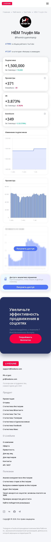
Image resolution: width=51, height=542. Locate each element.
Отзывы (6, 402)
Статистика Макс (10, 429)
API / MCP (6, 465)
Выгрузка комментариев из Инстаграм (20, 485)
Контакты (7, 461)
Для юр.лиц (8, 453)
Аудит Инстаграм (10, 489)
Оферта (6, 446)
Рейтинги (17, 12)
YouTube (27, 12)
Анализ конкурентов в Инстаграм (17, 478)
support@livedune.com (12, 369)
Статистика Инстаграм (13, 406)
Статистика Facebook (12, 425)
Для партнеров (9, 457)
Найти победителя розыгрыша (16, 503)
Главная (6, 12)
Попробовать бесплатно (25, 338)
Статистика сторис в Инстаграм (17, 481)
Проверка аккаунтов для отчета (17, 499)
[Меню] (47, 3)
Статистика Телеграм (12, 418)
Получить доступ (26, 248)
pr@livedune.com (10, 379)
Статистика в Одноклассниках (16, 422)
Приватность (8, 450)
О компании (8, 442)
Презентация (8, 399)
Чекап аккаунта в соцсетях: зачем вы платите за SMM (24, 494)
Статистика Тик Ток (12, 414)
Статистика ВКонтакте (13, 410)
